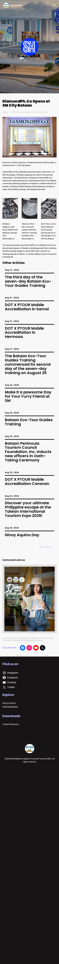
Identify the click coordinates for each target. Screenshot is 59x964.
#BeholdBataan (32, 638)
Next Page (47, 547)
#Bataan (21, 638)
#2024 (14, 638)
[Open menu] (54, 5)
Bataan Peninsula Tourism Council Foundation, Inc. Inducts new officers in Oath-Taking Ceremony (28, 451)
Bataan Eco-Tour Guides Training (29, 422)
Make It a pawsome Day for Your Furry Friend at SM (28, 396)
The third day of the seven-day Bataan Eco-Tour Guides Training (28, 281)
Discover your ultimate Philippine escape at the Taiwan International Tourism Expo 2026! (28, 509)
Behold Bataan (17, 5)
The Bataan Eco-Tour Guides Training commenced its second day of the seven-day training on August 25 (28, 364)
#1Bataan (6, 638)
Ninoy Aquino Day (22, 535)
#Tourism (39, 640)
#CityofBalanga (46, 638)
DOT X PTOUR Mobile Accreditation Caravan (27, 481)
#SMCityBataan (27, 640)
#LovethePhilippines (11, 640)
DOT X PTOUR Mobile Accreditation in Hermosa (24, 332)
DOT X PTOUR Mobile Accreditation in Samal (27, 307)
